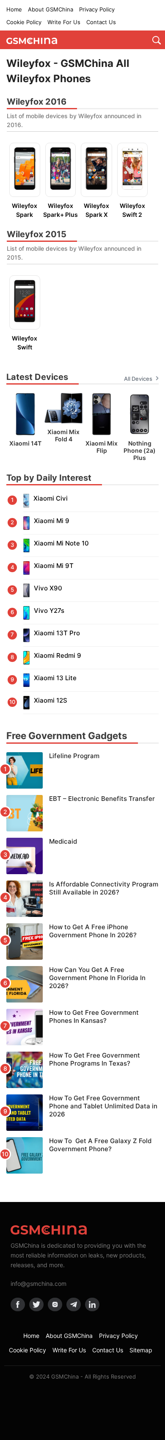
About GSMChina (50, 9)
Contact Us (101, 22)
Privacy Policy (97, 9)
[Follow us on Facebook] (18, 1304)
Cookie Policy (23, 22)
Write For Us (63, 22)
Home (14, 9)
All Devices (138, 378)
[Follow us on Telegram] (73, 1304)
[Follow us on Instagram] (55, 1304)
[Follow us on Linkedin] (92, 1304)
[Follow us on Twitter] (36, 1304)
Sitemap (140, 1350)
